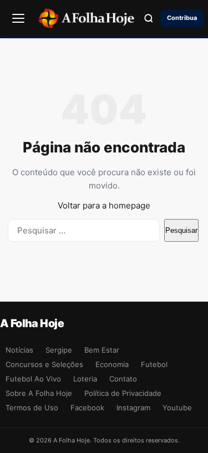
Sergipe (58, 349)
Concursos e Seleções (44, 364)
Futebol (154, 364)
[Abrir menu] (18, 18)
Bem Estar (101, 349)
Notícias (19, 349)
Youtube (177, 407)
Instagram (133, 407)
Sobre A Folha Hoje (39, 393)
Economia (112, 364)
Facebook (87, 407)
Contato (123, 378)
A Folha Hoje (32, 323)
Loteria (85, 378)
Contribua (182, 18)
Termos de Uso (32, 407)
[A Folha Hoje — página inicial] (86, 18)
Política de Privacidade (122, 393)
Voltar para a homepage (104, 205)
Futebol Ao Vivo (33, 378)
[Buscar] (149, 18)
